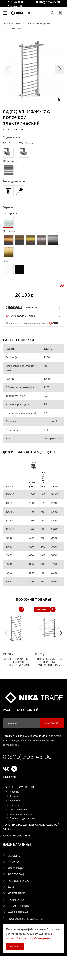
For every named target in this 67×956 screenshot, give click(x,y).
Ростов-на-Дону (20, 880)
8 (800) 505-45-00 (27, 756)
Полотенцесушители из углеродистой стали (31, 827)
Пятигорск (15, 899)
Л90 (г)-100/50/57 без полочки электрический (17, 662)
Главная (8, 23)
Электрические (13, 27)
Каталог (20, 23)
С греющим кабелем (21, 813)
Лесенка (14, 791)
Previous (6, 633)
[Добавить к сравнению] (21, 609)
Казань (12, 887)
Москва (13, 855)
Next (61, 633)
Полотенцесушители (40, 23)
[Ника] (33, 697)
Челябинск (16, 893)
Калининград (17, 912)
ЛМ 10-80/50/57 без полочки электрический (49, 662)
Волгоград (15, 874)
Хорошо (15, 946)
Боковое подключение (22, 818)
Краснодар (16, 868)
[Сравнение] (60, 13)
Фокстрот (15, 796)
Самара (13, 861)
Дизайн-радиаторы (16, 835)
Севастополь (18, 906)
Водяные (15, 805)
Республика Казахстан (25, 918)
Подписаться (52, 723)
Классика (15, 800)
